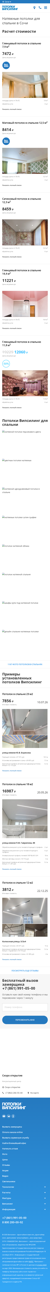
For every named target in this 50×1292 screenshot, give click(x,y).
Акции (5, 1170)
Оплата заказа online (12, 1132)
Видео (5, 1176)
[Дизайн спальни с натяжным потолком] (25, 643)
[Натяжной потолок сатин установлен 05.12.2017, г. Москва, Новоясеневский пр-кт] (25, 529)
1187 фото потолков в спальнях (25, 664)
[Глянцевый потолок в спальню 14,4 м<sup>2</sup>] (25, 304)
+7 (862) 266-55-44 (13, 1092)
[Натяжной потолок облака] (25, 557)
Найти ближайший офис (14, 1143)
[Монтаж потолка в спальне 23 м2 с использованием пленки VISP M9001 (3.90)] (25, 722)
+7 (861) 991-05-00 (14, 1218)
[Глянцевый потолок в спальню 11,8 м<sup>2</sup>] (25, 383)
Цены (5, 1159)
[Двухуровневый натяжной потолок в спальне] (25, 586)
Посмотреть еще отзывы (25, 970)
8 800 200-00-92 (12, 1222)
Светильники (8, 1181)
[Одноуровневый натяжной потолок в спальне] (25, 500)
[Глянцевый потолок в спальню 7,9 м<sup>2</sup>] (25, 85)
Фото (4, 1154)
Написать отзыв (10, 1148)
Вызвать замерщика (12, 1126)
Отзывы (6, 1165)
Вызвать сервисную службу (15, 1137)
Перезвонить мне (25, 1020)
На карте (34, 1092)
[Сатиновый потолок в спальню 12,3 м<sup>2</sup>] (25, 232)
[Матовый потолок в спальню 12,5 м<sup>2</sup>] (25, 161)
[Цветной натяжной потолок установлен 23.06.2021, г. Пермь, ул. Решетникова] (25, 472)
